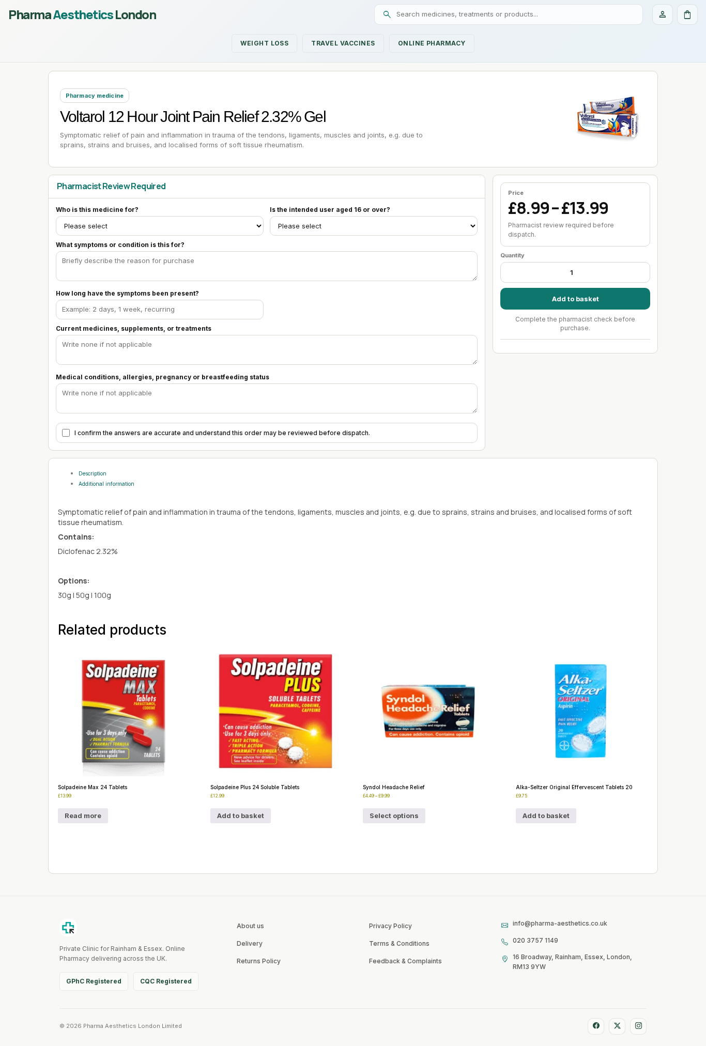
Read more (83, 815)
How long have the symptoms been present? (127, 293)
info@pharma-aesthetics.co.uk (560, 923)
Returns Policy (259, 961)
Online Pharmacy (432, 43)
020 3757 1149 (535, 940)
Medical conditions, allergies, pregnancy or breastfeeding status (162, 377)
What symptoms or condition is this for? (120, 245)
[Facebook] (596, 1026)
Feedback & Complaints (405, 961)
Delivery (250, 943)
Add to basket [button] (240, 815)
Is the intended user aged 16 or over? (330, 209)
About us (250, 926)
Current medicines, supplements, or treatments (133, 328)
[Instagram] (638, 1026)
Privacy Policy (390, 926)
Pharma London (82, 14)
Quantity (512, 255)
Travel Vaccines (343, 43)
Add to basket (575, 299)
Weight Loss (264, 43)
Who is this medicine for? (97, 209)
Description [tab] (92, 473)
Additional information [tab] (106, 484)
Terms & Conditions (399, 943)
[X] (617, 1026)
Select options (394, 815)
